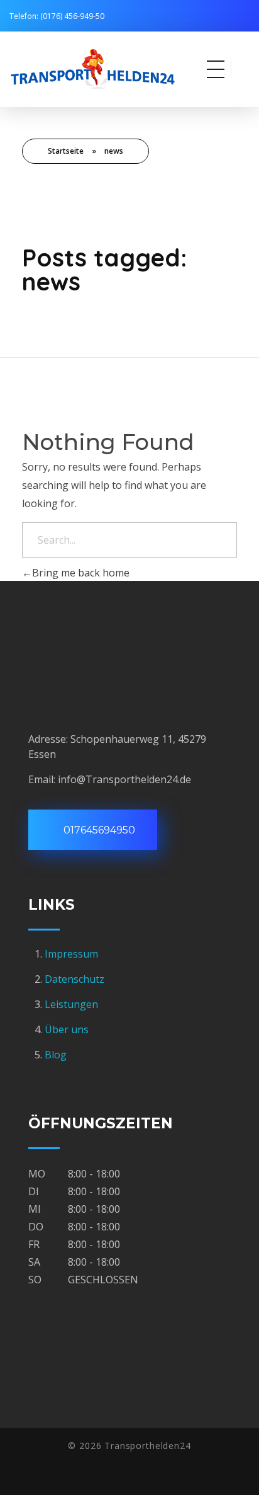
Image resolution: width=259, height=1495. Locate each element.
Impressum (73, 954)
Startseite (66, 151)
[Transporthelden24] (108, 67)
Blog (56, 1055)
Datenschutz (74, 979)
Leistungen (71, 1004)
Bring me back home (81, 573)
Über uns (67, 1029)
